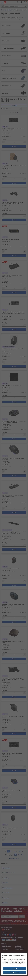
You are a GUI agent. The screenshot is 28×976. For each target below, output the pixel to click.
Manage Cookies (14, 972)
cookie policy (12, 963)
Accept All (14, 968)
